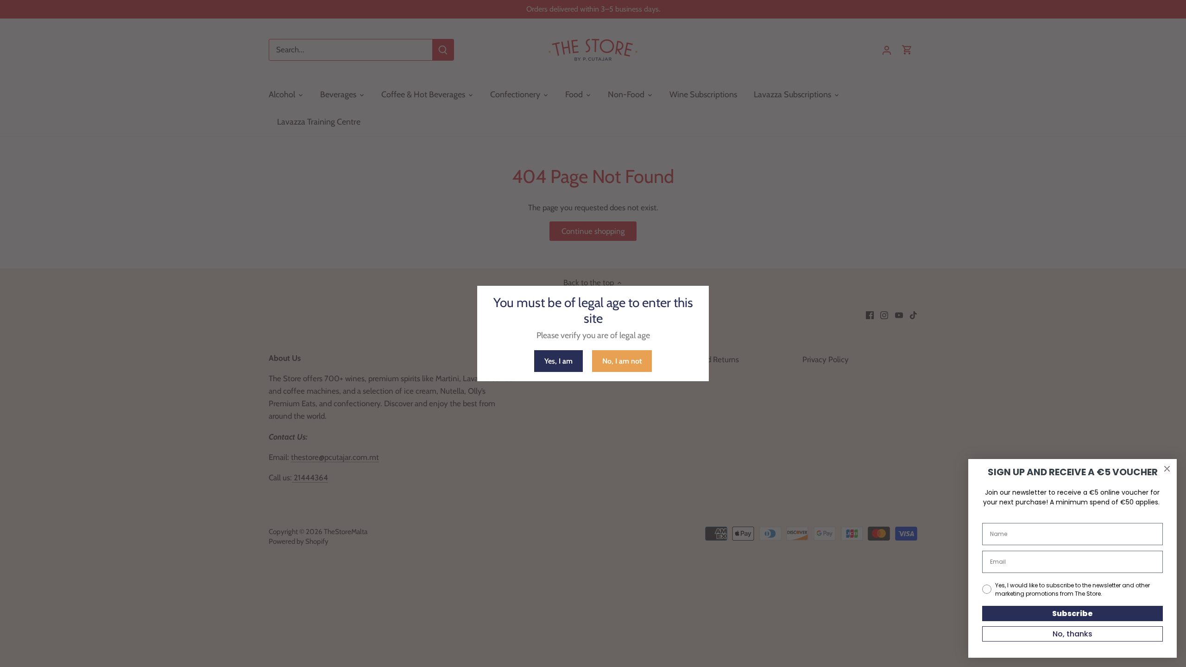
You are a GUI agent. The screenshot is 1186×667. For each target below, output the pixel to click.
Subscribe (1072, 613)
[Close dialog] (1167, 469)
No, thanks (1072, 634)
